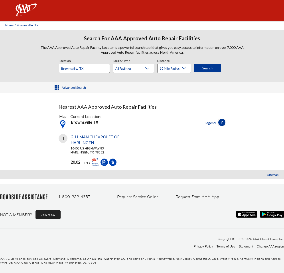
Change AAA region (270, 246)
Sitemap (273, 175)
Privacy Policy (203, 246)
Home (9, 25)
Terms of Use (226, 246)
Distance (163, 60)
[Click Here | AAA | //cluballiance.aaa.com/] (26, 13)
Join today (48, 215)
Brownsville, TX (27, 25)
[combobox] (86, 67)
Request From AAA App (197, 196)
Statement (246, 246)
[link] (100, 149)
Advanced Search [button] (74, 87)
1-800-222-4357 (74, 196)
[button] (221, 122)
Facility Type (121, 60)
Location (65, 60)
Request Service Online (138, 196)
